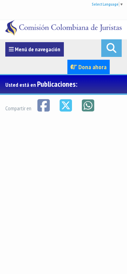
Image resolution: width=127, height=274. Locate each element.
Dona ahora (92, 67)
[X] (66, 104)
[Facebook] (44, 104)
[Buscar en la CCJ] (111, 48)
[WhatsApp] (88, 104)
